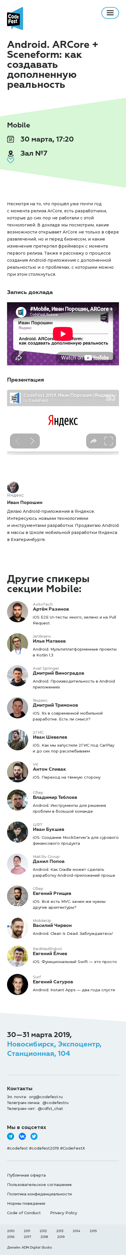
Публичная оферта (26, 1175)
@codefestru (55, 1102)
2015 (93, 1231)
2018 (44, 1237)
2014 (76, 1231)
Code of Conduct (24, 1212)
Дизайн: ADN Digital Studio (29, 1247)
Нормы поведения (26, 1203)
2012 (43, 1231)
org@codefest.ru (46, 1096)
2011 (27, 1231)
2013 (59, 1231)
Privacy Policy (63, 1212)
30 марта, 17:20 (46, 139)
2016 (10, 1237)
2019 (60, 1237)
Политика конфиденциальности (39, 1194)
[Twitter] (34, 1136)
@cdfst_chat (50, 1108)
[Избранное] (10, 160)
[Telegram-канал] (10, 1136)
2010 (10, 1231)
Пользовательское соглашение (39, 1184)
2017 (27, 1237)
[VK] (22, 1136)
